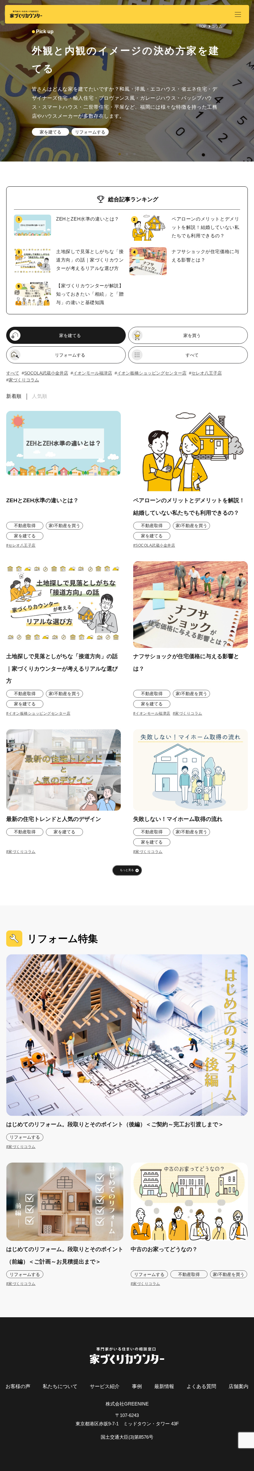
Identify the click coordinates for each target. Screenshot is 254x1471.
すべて (192, 355)
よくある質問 (201, 1386)
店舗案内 (238, 1386)
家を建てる (50, 132)
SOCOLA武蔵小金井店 (46, 373)
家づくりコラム (24, 380)
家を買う (192, 335)
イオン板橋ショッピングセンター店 (151, 373)
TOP (202, 26)
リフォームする (90, 132)
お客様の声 (18, 1386)
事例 (137, 1386)
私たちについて (60, 1386)
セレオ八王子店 (206, 373)
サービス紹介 (105, 1386)
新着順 (14, 396)
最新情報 (164, 1386)
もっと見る (127, 870)
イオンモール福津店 (92, 373)
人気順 (39, 396)
